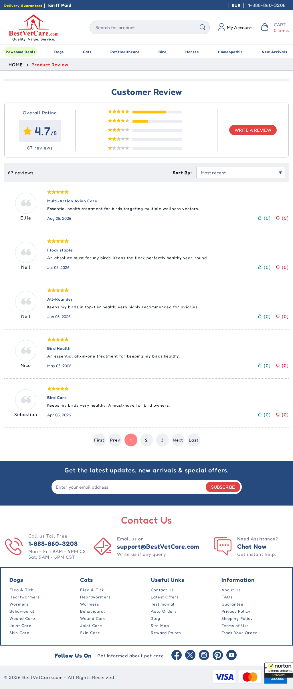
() (267, 218)
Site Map (160, 625)
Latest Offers (165, 596)
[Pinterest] (218, 655)
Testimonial (163, 604)
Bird (163, 51)
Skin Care (19, 632)
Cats (87, 51)
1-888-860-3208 (267, 5)
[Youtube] (231, 655)
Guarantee (232, 604)
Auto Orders (164, 611)
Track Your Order (239, 632)
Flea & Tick (21, 589)
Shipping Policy (237, 618)
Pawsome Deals (20, 51)
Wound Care (22, 618)
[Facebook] (176, 655)
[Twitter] (190, 655)
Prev (115, 440)
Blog (155, 618)
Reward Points (166, 632)
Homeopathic (230, 51)
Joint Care (20, 625)
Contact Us (162, 589)
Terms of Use (235, 625)
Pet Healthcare (125, 51)
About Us (231, 589)
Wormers (18, 604)
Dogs (59, 51)
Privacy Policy (235, 611)
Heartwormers (24, 596)
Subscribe (223, 487)
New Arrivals (274, 51)
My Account (239, 27)
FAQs (227, 596)
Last (194, 440)
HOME (16, 64)
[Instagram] (204, 655)
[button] (278, 670)
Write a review (253, 130)
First (99, 440)
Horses (192, 51)
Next (178, 440)
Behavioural (21, 611)
